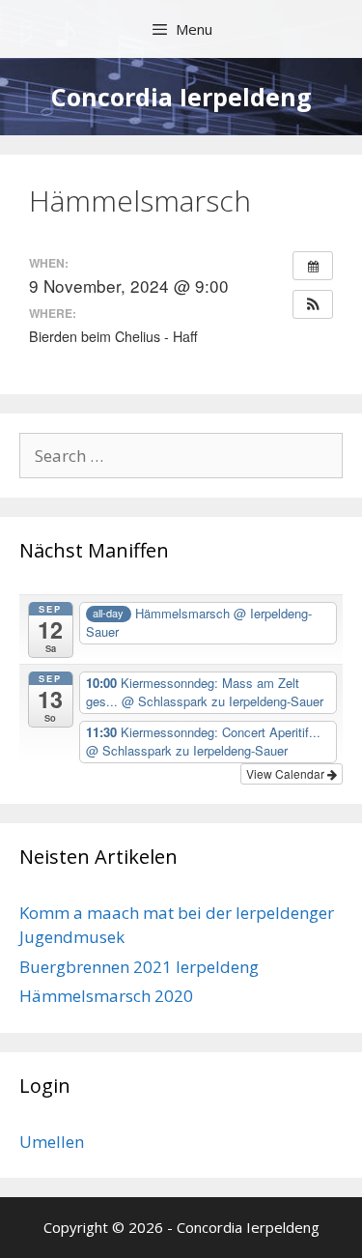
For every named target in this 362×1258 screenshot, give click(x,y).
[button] (312, 304)
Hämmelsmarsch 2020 (106, 996)
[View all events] (312, 265)
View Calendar (286, 773)
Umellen (51, 1141)
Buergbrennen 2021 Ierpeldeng (139, 967)
